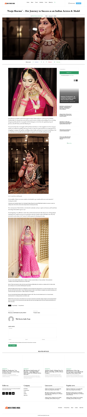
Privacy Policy (71, 75)
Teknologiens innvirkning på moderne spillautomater (65, 130)
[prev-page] (74, 80)
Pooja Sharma (21, 305)
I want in (68, 72)
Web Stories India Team (37, 16)
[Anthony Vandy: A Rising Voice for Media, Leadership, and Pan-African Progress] (76, 115)
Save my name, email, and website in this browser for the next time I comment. (23, 342)
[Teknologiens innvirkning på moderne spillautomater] (76, 130)
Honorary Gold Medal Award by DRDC (17, 312)
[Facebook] (3, 393)
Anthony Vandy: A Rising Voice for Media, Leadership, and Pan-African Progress (66, 115)
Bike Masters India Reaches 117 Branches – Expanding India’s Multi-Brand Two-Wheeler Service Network (66, 108)
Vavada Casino (36, 312)
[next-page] (77, 80)
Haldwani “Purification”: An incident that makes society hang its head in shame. (68, 98)
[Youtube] (13, 393)
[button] (55, 2)
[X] (10, 393)
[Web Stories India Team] (11, 319)
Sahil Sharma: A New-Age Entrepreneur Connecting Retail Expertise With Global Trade (66, 122)
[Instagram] (7, 393)
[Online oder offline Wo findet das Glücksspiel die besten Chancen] (76, 138)
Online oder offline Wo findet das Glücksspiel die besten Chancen (65, 137)
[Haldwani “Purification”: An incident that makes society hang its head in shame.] (69, 90)
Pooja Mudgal (14, 305)
